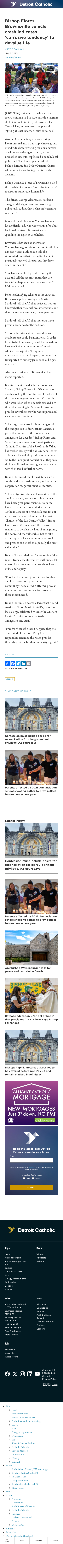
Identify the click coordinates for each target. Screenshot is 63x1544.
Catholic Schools (13, 1271)
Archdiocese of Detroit (44, 1316)
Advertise (10, 1353)
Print (10, 679)
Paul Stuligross (13, 1331)
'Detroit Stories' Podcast (24, 1443)
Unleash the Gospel (22, 1517)
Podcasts (41, 1258)
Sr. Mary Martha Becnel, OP (13, 1319)
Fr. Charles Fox (19, 1476)
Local (8, 1254)
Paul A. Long (11, 1324)
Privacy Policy (32, 1167)
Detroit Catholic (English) (19, 1535)
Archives (41, 1311)
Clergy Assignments (15, 1279)
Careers (40, 1329)
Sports (8, 1268)
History (15, 1458)
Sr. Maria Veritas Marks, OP (13, 1312)
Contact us (42, 1308)
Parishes (40, 1325)
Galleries (41, 1261)
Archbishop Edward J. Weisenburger (15, 1305)
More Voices (11, 1334)
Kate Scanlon (14, 49)
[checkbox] (31, 1178)
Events (8, 1289)
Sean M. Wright (13, 1327)
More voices (18, 1487)
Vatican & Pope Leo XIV (15, 1262)
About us (41, 1304)
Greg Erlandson (20, 1480)
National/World (13, 57)
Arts (7, 1275)
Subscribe (10, 1349)
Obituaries (10, 1282)
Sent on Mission (20, 1450)
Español (9, 1286)
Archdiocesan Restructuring (26, 1421)
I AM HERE (18, 1454)
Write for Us (11, 1357)
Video (39, 1254)
